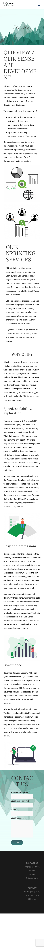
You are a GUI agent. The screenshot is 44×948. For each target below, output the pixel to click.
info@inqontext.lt (32, 878)
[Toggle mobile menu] (39, 5)
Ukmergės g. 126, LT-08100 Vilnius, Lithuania (32, 895)
